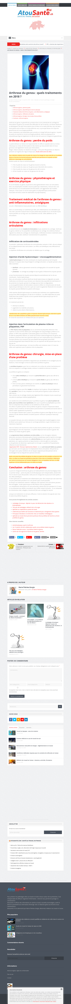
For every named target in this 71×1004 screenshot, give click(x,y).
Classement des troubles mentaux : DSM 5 (21, 865)
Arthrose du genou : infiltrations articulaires (23, 114)
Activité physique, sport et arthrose (23, 525)
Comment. (28, 727)
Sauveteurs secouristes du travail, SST (20, 850)
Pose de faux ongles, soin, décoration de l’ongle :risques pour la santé (28, 848)
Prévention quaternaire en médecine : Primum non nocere (24, 547)
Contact (9, 978)
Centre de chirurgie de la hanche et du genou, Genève (28, 531)
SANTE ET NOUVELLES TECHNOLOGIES (37, 5)
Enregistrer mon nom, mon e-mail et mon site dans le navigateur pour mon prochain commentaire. (33, 691)
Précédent (21, 544)
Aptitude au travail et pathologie (42, 100)
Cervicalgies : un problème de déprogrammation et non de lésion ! (35, 621)
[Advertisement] (35, 567)
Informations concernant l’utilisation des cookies (44, 1001)
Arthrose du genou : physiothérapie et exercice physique (26, 109)
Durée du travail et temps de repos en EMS (28, 926)
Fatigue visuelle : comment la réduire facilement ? (17, 617)
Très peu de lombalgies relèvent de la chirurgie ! (16, 651)
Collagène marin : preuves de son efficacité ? (21, 860)
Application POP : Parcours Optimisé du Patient (23, 447)
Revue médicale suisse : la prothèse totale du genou (28, 529)
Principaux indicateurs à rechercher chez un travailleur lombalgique (32, 514)
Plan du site (10, 974)
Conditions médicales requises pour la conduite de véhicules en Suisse (37, 753)
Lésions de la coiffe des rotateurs (56, 44)
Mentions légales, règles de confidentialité (18, 970)
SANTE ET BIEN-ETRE (22, 5)
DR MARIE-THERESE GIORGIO (52, 5)
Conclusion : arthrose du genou (20, 118)
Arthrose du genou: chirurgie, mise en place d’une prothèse (27, 116)
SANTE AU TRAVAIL (12, 5)
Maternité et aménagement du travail (46, 547)
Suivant (51, 544)
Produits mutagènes (15, 868)
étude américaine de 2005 (43, 151)
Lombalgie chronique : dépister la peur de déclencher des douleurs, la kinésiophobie (53, 624)
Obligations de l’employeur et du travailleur (29, 933)
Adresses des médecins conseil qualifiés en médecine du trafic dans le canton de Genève (40, 920)
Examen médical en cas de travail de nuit (28, 738)
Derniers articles (13, 727)
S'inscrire (53, 832)
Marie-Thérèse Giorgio (16, 100)
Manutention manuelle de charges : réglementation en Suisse (34, 746)
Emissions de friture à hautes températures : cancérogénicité (25, 858)
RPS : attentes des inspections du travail (34, 44)
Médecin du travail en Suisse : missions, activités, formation (34, 760)
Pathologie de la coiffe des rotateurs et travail (22, 863)
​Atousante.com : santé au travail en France (26, 841)
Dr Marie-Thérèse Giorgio (39, 589)
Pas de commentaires (14, 101)
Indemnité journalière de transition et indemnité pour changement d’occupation (36, 511)
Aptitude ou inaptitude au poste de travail (25, 509)
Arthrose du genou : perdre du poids (21, 107)
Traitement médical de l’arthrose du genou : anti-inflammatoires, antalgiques (31, 112)
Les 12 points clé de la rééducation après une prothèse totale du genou (33, 527)
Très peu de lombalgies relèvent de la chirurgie (26, 507)
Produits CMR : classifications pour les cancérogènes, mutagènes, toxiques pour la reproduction (35, 853)
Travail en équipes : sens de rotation (27, 731)
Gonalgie (52, 100)
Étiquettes (21, 727)
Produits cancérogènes (16, 855)
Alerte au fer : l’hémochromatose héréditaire (21, 845)
